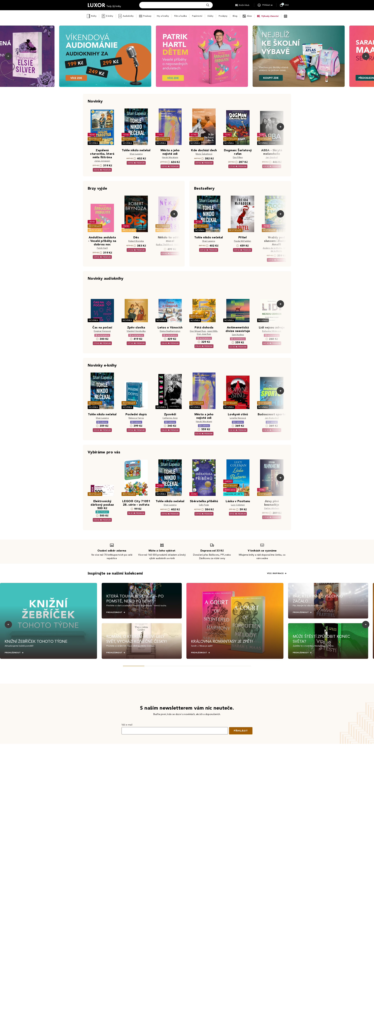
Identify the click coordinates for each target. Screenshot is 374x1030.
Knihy (93, 16)
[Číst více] (105, 56)
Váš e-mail (127, 724)
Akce (249, 16)
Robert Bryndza (136, 241)
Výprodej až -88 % (233, 494)
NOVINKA (93, 143)
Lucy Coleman (238, 505)
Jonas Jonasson (102, 161)
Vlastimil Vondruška (136, 331)
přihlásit (241, 730)
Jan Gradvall (272, 157)
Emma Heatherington (170, 331)
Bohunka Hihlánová (271, 331)
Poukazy (147, 16)
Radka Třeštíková (164, 244)
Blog (235, 16)
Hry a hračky (163, 16)
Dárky (210, 16)
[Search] (207, 5)
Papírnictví (197, 16)
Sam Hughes (238, 334)
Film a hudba (180, 16)
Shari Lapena (136, 154)
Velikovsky (179, 244)
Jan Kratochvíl (272, 418)
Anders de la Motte (272, 248)
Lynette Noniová (238, 418)
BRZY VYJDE (95, 230)
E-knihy (109, 16)
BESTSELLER (95, 139)
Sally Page (204, 505)
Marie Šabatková (204, 154)
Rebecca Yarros (136, 418)
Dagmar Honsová (102, 331)
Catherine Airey (170, 418)
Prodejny (223, 16)
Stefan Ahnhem (271, 508)
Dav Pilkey (238, 157)
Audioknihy (128, 16)
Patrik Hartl (102, 248)
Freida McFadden (242, 241)
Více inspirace (275, 573)
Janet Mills (212, 331)
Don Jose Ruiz (204, 334)
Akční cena (229, 490)
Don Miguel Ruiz (198, 331)
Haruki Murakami (170, 157)
